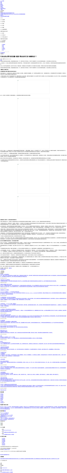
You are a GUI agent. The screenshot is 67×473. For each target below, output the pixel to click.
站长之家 (24, 458)
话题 (3, 46)
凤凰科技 (10, 458)
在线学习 (1, 15)
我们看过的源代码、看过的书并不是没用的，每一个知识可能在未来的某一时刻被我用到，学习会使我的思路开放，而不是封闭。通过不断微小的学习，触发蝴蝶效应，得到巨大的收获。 (30, 349)
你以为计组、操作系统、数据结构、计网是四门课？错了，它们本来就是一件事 (45, 407)
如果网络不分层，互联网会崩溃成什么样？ (25, 407)
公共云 (3, 330)
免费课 (1, 6)
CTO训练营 (12, 434)
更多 (5, 410)
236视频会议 (42, 458)
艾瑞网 (22, 458)
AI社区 (3, 47)
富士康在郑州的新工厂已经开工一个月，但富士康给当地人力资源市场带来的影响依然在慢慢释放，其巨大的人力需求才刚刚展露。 (21, 338)
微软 (1, 330)
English (3, 442)
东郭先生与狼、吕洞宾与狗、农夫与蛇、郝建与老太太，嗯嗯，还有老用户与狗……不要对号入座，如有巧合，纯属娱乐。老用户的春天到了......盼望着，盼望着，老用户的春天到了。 (29, 374)
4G (0, 359)
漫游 (1, 269)
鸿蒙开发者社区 (2, 8)
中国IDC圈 (46, 458)
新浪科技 (1, 458)
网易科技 (7, 458)
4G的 (2, 353)
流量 (2, 269)
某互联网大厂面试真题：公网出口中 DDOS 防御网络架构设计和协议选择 (27, 406)
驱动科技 (13, 458)
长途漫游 (3, 377)
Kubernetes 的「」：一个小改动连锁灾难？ (10, 291)
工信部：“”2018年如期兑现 (7, 366)
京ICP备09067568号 (6, 449)
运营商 (4, 269)
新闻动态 (3, 439)
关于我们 (3, 438)
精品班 (1, 4)
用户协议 (3, 443)
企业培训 (1, 7)
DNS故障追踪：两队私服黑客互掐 (8, 309)
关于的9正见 (5, 342)
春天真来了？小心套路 (6, 373)
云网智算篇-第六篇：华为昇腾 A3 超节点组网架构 (55, 406)
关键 (4, 320)
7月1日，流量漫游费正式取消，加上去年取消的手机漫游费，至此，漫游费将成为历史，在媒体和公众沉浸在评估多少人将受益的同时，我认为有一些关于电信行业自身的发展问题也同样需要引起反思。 (32, 343)
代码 (1, 352)
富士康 (1, 341)
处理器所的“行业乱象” (6, 284)
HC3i (8, 430)
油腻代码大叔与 (4, 348)
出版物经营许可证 (6, 454)
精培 (6, 434)
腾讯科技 (4, 458)
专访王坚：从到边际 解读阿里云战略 (8, 384)
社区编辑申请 (2, 52)
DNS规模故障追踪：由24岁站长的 (8, 297)
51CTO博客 (4, 432)
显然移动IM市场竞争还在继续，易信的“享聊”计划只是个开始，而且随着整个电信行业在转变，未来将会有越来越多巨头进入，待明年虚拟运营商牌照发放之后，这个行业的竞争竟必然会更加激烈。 (32, 322)
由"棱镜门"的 (4, 274)
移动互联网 (3, 359)
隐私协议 (3, 444)
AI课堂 (1, 9)
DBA (1, 320)
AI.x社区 (15, 432)
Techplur (10, 430)
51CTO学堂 (4, 434)
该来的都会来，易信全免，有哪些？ (8, 321)
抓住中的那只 (5, 314)
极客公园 (38, 458)
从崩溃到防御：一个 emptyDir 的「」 (8, 303)
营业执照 (1, 454)
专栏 (7, 16)
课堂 (5, 16)
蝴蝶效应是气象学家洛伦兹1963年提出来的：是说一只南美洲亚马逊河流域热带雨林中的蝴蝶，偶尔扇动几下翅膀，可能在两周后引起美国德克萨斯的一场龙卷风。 (26, 332)
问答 (4, 16)
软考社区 (1, 5)
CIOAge (5, 430)
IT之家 (34, 458)
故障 (2, 320)
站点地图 (3, 440)
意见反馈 (3, 441)
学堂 (1, 3)
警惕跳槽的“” (4, 331)
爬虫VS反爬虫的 (4, 361)
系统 (5, 352)
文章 (1, 16)
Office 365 (5, 330)
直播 (8, 16)
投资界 (53, 458)
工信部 (1, 372)
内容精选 (3, 44)
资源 (2, 16)
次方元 (55, 458)
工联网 (36, 458)
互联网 (6, 377)
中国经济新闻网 (30, 458)
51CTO (3, 430)
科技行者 (16, 458)
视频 (3, 45)
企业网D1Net (50, 458)
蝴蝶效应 (3, 352)
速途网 (27, 458)
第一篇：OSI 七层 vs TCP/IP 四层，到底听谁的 (7, 406)
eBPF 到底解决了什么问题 (43, 406)
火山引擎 (57, 458)
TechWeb (19, 458)
